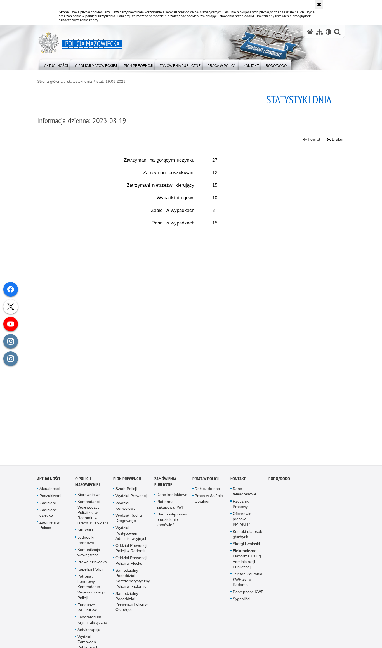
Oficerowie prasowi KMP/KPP (242, 521)
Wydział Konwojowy (125, 508)
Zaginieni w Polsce (49, 527)
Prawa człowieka (92, 564)
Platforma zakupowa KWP (170, 507)
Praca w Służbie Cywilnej (209, 501)
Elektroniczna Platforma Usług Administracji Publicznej (247, 561)
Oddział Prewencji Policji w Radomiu (131, 550)
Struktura (85, 532)
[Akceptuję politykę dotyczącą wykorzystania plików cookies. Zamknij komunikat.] (319, 4)
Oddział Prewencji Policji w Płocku (131, 563)
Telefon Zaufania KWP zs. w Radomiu (247, 581)
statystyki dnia (79, 81)
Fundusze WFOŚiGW (87, 609)
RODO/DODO (279, 481)
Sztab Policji (126, 491)
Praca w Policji (206, 481)
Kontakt (238, 481)
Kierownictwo (89, 497)
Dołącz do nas (207, 491)
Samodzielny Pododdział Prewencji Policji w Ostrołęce (131, 603)
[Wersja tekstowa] (328, 31)
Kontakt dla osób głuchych (247, 536)
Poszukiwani (50, 498)
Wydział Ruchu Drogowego (128, 520)
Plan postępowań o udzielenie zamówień (172, 521)
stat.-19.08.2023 (111, 81)
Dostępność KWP (248, 594)
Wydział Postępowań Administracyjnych (131, 535)
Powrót (314, 139)
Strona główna (50, 81)
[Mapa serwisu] (319, 31)
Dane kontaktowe (172, 497)
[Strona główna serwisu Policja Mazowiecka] (310, 31)
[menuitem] (56, 64)
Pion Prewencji (127, 481)
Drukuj (337, 139)
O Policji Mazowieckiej (87, 484)
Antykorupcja (88, 632)
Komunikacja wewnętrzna (88, 555)
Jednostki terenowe (85, 542)
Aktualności (48, 481)
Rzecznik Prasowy (241, 506)
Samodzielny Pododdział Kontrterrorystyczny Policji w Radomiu (132, 580)
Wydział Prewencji (131, 498)
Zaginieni (47, 505)
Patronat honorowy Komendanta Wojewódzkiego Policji (91, 589)
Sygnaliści (241, 601)
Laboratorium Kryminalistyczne (92, 622)
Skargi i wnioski (246, 546)
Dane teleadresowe (244, 494)
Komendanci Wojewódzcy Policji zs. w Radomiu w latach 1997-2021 (93, 515)
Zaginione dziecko (48, 515)
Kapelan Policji (90, 571)
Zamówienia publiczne (165, 484)
